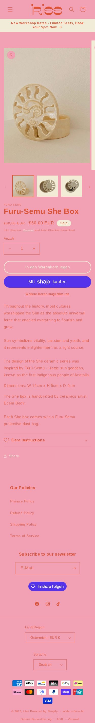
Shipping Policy (23, 524)
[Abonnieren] (74, 568)
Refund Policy (22, 513)
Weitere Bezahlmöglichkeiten (47, 294)
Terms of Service (25, 536)
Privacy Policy (22, 501)
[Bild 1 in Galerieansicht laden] (23, 186)
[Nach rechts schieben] (89, 187)
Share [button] (14, 456)
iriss (26, 711)
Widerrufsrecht (73, 711)
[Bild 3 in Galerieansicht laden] (71, 186)
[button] (10, 9)
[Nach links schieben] (5, 187)
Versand (28, 230)
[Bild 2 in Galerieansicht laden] (47, 186)
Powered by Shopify (44, 711)
